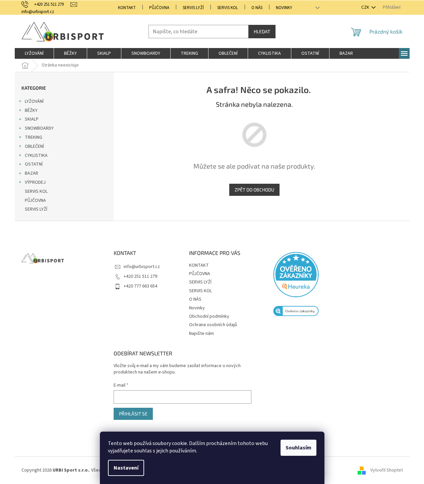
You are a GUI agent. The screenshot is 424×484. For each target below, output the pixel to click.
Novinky (284, 8)
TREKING (33, 137)
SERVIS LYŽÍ (193, 8)
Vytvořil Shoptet (386, 470)
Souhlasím (298, 447)
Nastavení (126, 468)
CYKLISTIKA (36, 155)
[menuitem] (34, 53)
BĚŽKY (31, 110)
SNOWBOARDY (39, 128)
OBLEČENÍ (34, 146)
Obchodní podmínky (209, 316)
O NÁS (256, 8)
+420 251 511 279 (140, 276)
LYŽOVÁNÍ (34, 101)
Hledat (262, 31)
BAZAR (31, 173)
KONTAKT (127, 8)
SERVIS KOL (227, 8)
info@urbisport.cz (142, 266)
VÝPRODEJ (35, 182)
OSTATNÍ (34, 164)
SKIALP (32, 119)
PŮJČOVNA (159, 8)
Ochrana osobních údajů (213, 324)
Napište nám (201, 333)
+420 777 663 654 (140, 286)
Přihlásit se (133, 413)
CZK (365, 7)
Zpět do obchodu (254, 189)
